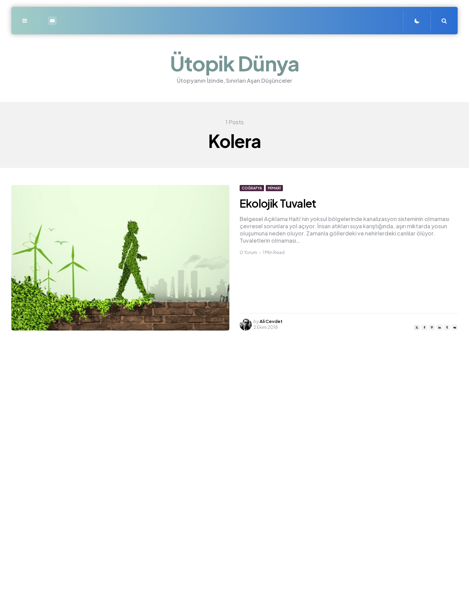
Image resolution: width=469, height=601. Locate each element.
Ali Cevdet (271, 321)
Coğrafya (252, 188)
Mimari (274, 188)
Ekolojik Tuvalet (278, 203)
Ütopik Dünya (234, 63)
